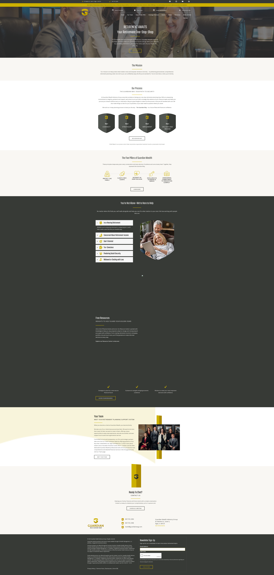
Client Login (140, 10)
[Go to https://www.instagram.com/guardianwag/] (176, 2)
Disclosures (108, 568)
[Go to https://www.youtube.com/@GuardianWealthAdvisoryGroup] (182, 2)
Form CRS (115, 568)
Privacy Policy (91, 568)
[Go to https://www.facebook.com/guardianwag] (170, 2)
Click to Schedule (119, 10)
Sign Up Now (146, 567)
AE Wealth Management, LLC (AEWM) (104, 548)
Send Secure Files (186, 10)
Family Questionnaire (161, 10)
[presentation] (151, 555)
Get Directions (160, 526)
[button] (135, 51)
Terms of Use (100, 568)
